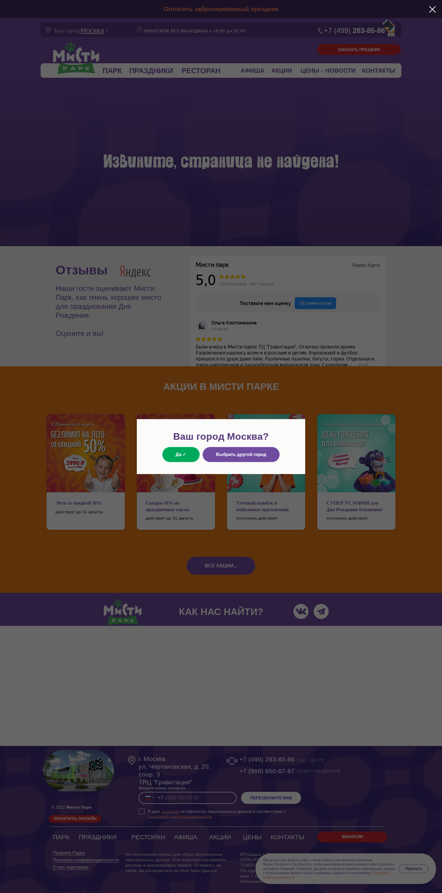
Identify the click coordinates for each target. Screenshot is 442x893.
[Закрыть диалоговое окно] (432, 9)
